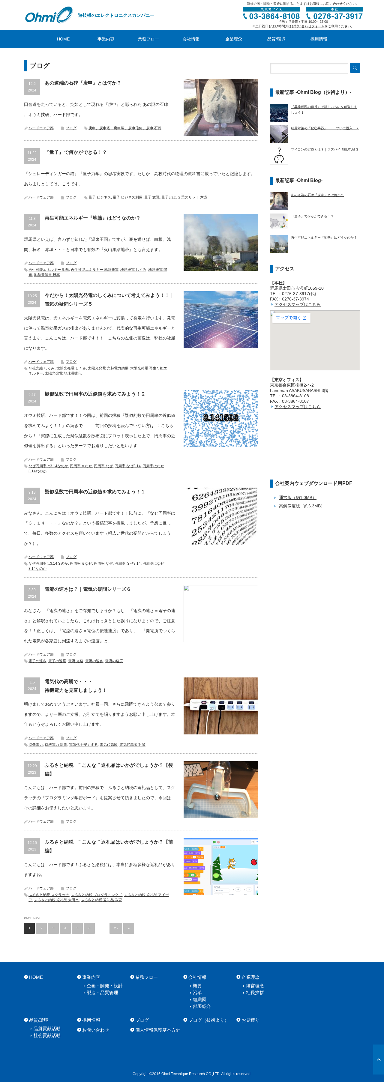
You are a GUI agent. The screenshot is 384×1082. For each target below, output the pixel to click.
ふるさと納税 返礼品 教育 (101, 900)
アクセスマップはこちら (297, 304)
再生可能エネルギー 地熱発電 (94, 270)
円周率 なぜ (103, 466)
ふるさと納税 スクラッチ (48, 895)
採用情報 (318, 39)
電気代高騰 (109, 745)
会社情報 (191, 39)
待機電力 (35, 745)
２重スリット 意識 (192, 197)
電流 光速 (75, 661)
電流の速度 (114, 661)
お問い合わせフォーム (308, 26)
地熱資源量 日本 (47, 275)
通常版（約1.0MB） (297, 497)
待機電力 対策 (56, 745)
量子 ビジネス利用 (127, 197)
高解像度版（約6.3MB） (302, 506)
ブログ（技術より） (208, 1020)
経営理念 (255, 985)
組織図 (199, 999)
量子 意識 (152, 197)
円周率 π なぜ (81, 466)
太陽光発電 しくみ (71, 368)
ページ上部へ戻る (378, 1060)
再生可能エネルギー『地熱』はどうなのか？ (93, 217)
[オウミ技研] (49, 15)
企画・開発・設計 (105, 985)
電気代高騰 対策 (132, 745)
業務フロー (148, 39)
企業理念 (233, 39)
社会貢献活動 (47, 1035)
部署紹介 (202, 1006)
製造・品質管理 (102, 992)
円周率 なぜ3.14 (128, 466)
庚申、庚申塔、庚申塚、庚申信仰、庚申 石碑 (124, 128)
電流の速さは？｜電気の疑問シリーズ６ (88, 589)
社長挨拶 (255, 992)
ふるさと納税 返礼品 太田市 (56, 900)
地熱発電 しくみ (133, 270)
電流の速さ (94, 661)
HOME (63, 39)
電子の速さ (37, 661)
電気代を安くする (83, 745)
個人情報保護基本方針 (157, 1030)
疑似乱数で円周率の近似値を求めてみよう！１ (95, 491)
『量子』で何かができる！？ (76, 152)
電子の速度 (57, 661)
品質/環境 (276, 39)
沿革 (197, 992)
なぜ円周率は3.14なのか (48, 466)
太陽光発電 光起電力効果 (108, 368)
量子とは (168, 197)
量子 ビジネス (99, 197)
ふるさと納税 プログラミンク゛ (96, 895)
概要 (197, 985)
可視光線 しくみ (41, 368)
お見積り (251, 1020)
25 (116, 928)
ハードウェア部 (41, 128)
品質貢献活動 (47, 1028)
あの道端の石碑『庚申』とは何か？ (83, 82)
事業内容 (106, 39)
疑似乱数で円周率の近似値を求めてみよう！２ (95, 393)
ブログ (71, 128)
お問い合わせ (95, 1030)
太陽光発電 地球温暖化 (63, 373)
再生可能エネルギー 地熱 (48, 270)
